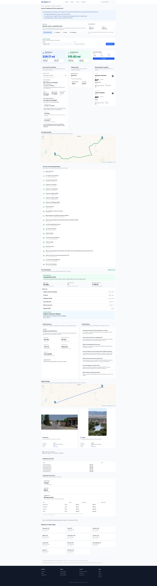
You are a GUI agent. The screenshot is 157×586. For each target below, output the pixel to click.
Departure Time (46, 73)
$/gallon (94, 53)
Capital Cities (43, 575)
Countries (43, 571)
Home (42, 6)
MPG (101, 53)
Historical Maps (63, 575)
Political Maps (63, 573)
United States (47, 6)
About (100, 571)
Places (66, 1)
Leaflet (104, 162)
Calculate (104, 58)
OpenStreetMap (109, 162)
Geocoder (81, 573)
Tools (77, 1)
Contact (100, 576)
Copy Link (58, 32)
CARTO (114, 162)
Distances (84, 1)
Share (65, 32)
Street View (81, 575)
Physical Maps (63, 571)
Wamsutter (74, 75)
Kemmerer (59, 6)
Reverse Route (48, 32)
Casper (83, 437)
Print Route (73, 32)
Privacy (100, 575)
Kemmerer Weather (100, 75)
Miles (109, 53)
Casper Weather (100, 92)
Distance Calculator (83, 571)
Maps (72, 1)
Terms (100, 573)
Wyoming (53, 6)
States (42, 573)
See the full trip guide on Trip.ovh (60, 560)
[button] (55, 154)
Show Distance (110, 44)
